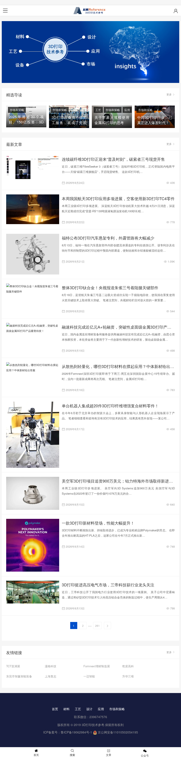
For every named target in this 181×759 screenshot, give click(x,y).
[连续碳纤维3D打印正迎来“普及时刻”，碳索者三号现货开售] (32, 167)
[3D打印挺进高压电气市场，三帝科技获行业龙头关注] (32, 592)
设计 (89, 709)
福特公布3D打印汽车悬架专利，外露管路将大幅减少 (108, 238)
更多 (169, 94)
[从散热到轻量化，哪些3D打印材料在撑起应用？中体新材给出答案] (32, 367)
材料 (66, 709)
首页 (55, 709)
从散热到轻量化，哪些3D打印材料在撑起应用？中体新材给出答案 (118, 366)
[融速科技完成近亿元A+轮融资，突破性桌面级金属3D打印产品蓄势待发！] (32, 328)
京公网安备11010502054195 (118, 732)
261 (97, 625)
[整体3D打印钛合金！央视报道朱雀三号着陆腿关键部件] (32, 288)
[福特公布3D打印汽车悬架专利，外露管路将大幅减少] (32, 254)
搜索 (72, 755)
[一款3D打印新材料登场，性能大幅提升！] (32, 545)
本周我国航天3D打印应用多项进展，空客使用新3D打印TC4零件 (118, 198)
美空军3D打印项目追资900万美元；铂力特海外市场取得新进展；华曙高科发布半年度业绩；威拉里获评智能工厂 (118, 481)
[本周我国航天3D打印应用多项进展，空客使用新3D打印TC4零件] (32, 209)
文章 (108, 755)
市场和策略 (17, 110)
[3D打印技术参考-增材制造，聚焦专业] (90, 10)
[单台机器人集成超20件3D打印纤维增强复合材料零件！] (32, 435)
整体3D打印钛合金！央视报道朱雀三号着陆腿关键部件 (110, 287)
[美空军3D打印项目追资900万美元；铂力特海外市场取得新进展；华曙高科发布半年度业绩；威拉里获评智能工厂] (32, 493)
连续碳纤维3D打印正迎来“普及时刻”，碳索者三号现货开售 (113, 159)
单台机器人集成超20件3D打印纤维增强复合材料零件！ (110, 405)
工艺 (98, 110)
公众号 (145, 755)
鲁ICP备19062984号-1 (76, 732)
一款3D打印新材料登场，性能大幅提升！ (98, 523)
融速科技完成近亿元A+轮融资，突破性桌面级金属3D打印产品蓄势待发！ (118, 327)
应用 (127, 110)
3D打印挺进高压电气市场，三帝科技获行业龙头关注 (108, 584)
